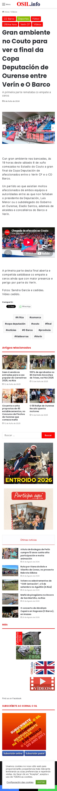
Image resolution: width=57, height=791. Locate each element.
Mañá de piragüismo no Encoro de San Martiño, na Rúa (37, 596)
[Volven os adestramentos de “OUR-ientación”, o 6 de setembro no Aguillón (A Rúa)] (10, 584)
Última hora (10, 24)
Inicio (6, 12)
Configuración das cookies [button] (20, 782)
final (49, 323)
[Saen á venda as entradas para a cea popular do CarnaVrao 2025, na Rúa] (14, 362)
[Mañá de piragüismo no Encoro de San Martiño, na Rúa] (10, 598)
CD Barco (9, 18)
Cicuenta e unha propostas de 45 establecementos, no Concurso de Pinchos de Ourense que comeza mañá (13, 412)
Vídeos (14, 12)
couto (36, 323)
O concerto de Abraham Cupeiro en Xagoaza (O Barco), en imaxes (37, 611)
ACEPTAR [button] (41, 782)
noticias (11, 330)
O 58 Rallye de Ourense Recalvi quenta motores (42, 408)
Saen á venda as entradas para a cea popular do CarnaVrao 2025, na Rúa (14, 376)
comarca (36, 317)
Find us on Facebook (11, 698)
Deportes (23, 18)
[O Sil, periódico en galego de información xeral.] (28, 4)
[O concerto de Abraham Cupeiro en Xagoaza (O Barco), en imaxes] (10, 612)
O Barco (28, 330)
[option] (28, 128)
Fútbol (35, 18)
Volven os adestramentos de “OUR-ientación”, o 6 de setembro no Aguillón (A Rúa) (36, 583)
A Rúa (20, 317)
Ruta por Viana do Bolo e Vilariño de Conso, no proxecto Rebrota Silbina (37, 569)
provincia (45, 330)
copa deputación (15, 323)
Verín (39, 336)
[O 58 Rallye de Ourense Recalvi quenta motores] (42, 396)
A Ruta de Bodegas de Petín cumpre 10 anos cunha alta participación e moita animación (35, 554)
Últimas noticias (28, 539)
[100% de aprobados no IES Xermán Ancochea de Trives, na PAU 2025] (42, 362)
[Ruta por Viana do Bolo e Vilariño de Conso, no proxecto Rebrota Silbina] (10, 570)
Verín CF (25, 24)
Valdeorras (22, 336)
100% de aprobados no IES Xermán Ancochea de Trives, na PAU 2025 (42, 375)
